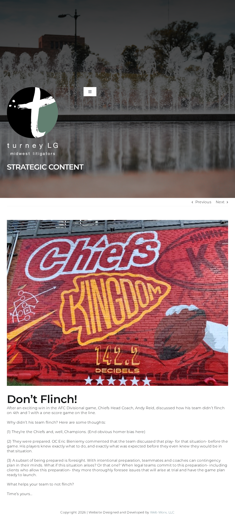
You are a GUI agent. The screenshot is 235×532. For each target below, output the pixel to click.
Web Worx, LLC (162, 512)
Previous (203, 202)
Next (220, 202)
